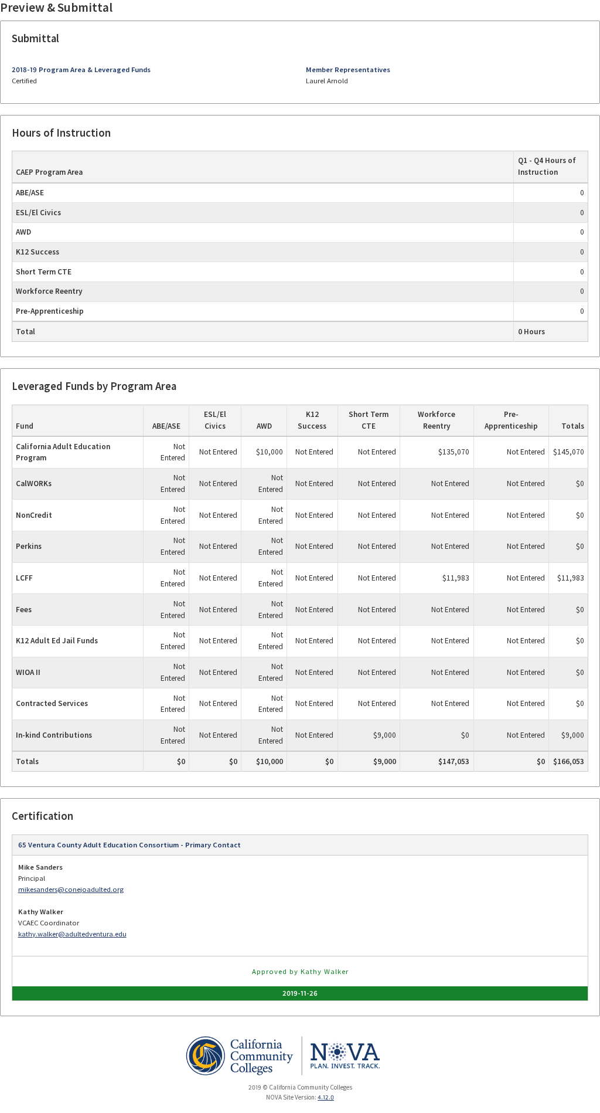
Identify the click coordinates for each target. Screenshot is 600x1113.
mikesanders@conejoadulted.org (71, 889)
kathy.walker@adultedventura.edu (72, 933)
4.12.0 (326, 1097)
